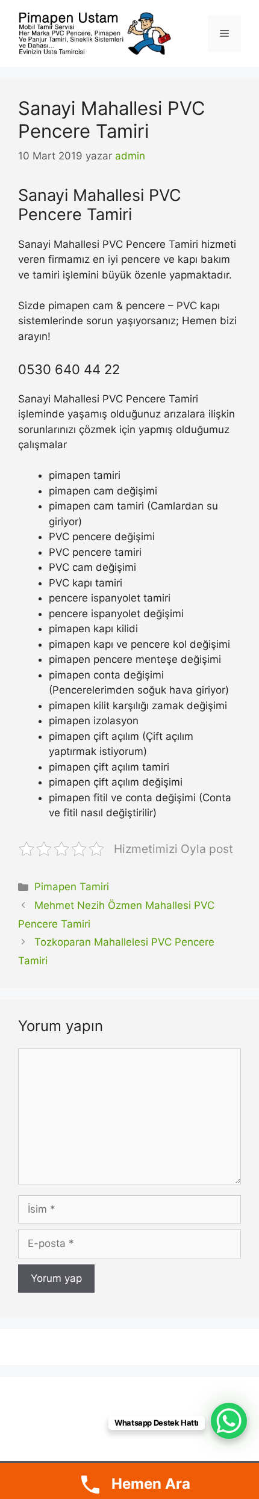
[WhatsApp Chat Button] (229, 1421)
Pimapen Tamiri (71, 887)
